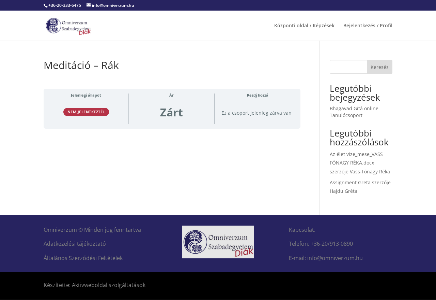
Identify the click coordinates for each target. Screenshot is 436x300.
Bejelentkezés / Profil (367, 26)
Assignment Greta (350, 182)
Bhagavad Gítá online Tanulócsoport (354, 111)
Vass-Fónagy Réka (370, 171)
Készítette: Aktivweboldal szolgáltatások (94, 285)
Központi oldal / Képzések (304, 26)
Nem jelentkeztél (86, 111)
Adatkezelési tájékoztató (75, 243)
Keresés (380, 67)
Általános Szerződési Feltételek (83, 258)
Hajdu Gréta (343, 191)
